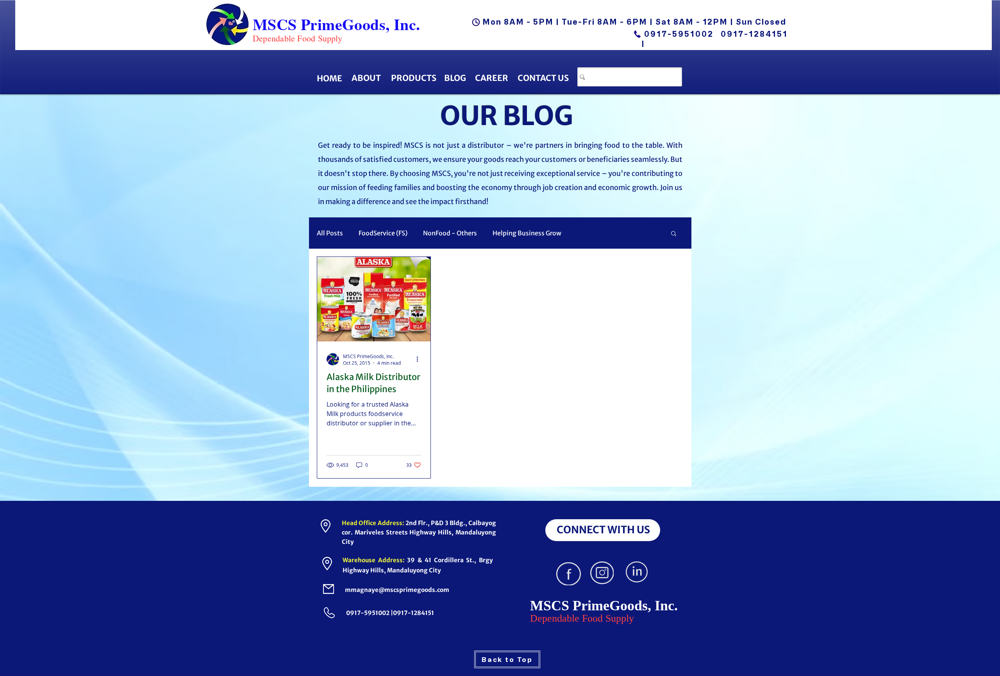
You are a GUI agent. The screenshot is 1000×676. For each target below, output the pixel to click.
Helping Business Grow (527, 233)
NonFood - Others (450, 233)
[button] (673, 234)
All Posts (330, 233)
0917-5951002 (679, 33)
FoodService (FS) (383, 233)
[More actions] (420, 359)
